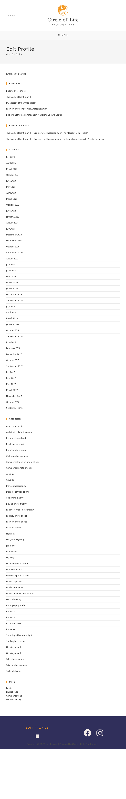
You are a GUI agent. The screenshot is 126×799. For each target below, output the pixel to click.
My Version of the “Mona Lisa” (21, 102)
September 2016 (14, 407)
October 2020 (12, 246)
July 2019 (10, 306)
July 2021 (10, 228)
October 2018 (12, 330)
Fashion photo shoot (16, 521)
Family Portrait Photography (20, 509)
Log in (9, 688)
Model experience (15, 581)
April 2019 (11, 312)
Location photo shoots (17, 563)
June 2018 (11, 342)
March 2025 (12, 168)
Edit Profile (17, 54)
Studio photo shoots (16, 641)
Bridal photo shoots (16, 449)
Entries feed (12, 691)
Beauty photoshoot (15, 90)
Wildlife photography (16, 665)
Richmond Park (13, 623)
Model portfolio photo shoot (20, 593)
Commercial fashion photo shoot (22, 461)
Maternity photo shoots (18, 575)
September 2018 (14, 336)
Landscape (11, 551)
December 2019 (14, 294)
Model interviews (14, 587)
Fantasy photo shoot (16, 515)
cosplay (10, 473)
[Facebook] (87, 733)
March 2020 (12, 282)
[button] (37, 736)
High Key (10, 533)
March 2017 (12, 389)
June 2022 (11, 210)
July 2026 (10, 156)
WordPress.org (13, 699)
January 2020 (12, 288)
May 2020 (11, 276)
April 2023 (11, 192)
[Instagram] (100, 733)
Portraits (10, 611)
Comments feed (14, 695)
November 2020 (14, 240)
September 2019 (14, 300)
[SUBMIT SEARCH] (32, 15)
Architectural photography (19, 432)
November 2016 (14, 396)
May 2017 (11, 384)
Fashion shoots (13, 527)
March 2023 (12, 198)
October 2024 (12, 174)
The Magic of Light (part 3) (18, 96)
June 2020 (11, 270)
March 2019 (12, 318)
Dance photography (16, 485)
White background (15, 659)
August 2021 (12, 222)
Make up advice (14, 569)
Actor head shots (14, 426)
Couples (10, 479)
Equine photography (16, 503)
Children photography (17, 456)
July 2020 (10, 264)
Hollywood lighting (15, 539)
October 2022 (12, 204)
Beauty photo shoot (16, 437)
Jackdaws (11, 545)
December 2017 (14, 354)
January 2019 (12, 324)
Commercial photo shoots (19, 467)
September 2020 (14, 252)
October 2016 (12, 401)
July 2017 (10, 372)
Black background (15, 444)
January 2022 (12, 216)
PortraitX (10, 617)
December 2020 (14, 234)
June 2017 (11, 378)
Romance (11, 629)
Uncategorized (13, 653)
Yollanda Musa (13, 671)
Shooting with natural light (19, 635)
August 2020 (12, 258)
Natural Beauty (13, 599)
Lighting (10, 557)
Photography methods (17, 605)
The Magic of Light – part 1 (75, 132)
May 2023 (11, 186)
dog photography (14, 497)
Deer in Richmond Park (17, 491)
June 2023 (11, 180)
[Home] (7, 54)
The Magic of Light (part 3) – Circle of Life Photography (32, 132)
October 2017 (12, 360)
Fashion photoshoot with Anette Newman (26, 108)
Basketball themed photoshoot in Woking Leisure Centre (34, 114)
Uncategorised (13, 647)
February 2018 (13, 348)
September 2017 (14, 366)
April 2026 (11, 162)
